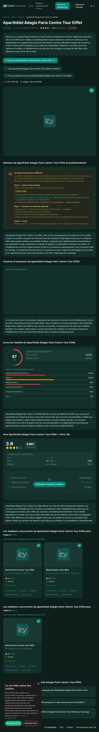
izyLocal (6, 17)
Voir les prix (27, 594)
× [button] (38, 684)
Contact (23, 590)
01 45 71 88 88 (12, 82)
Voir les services (13, 594)
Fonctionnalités (19, 6)
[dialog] (22, 705)
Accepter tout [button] (13, 723)
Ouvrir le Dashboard (62, 5)
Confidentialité (50, 727)
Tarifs (30, 6)
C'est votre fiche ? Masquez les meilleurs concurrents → (25, 539)
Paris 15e (21, 17)
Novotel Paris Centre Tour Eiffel (19, 570)
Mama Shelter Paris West (57, 570)
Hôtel (13, 17)
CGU (61, 727)
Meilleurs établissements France (42, 6)
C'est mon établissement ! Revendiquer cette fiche (29, 60)
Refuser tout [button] (31, 723)
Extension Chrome (80, 5)
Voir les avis (12, 590)
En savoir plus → (11, 585)
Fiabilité (33, 590)
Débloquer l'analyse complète (49, 484)
